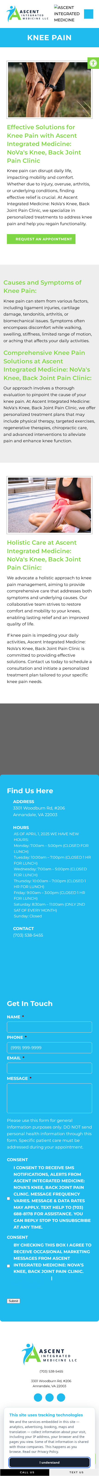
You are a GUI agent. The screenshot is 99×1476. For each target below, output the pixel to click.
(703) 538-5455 (28, 935)
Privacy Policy (32, 1278)
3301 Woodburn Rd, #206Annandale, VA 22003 (39, 811)
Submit (13, 1301)
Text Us (76, 1472)
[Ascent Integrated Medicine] (71, 14)
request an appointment (43, 239)
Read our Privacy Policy (40, 1451)
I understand (50, 1462)
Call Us (27, 1472)
